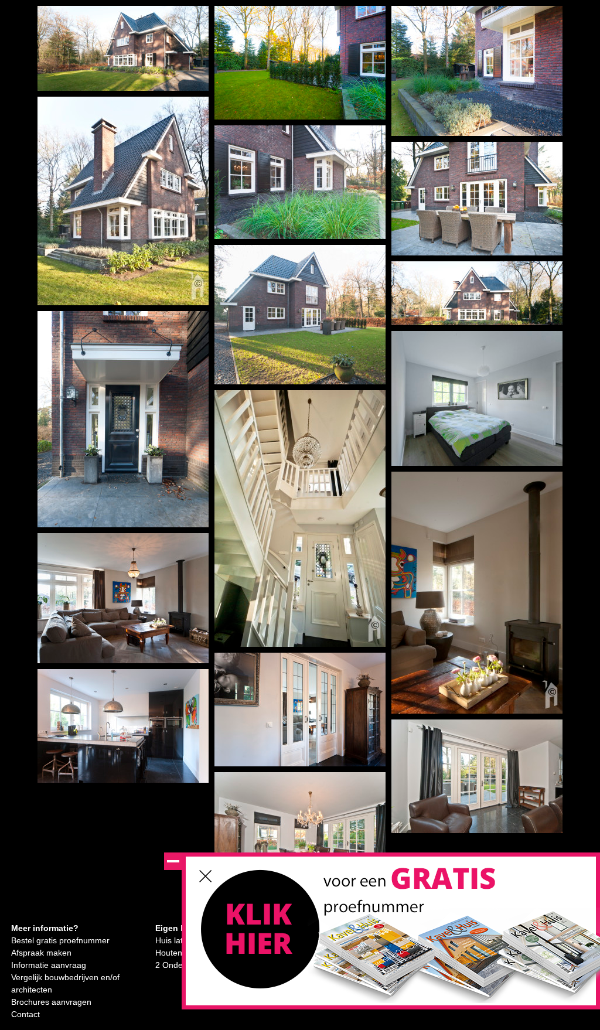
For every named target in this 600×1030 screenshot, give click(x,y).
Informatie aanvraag (48, 965)
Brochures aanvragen (51, 1002)
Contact (25, 1014)
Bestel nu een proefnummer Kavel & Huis (261, 935)
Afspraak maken (41, 952)
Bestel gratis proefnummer (60, 940)
